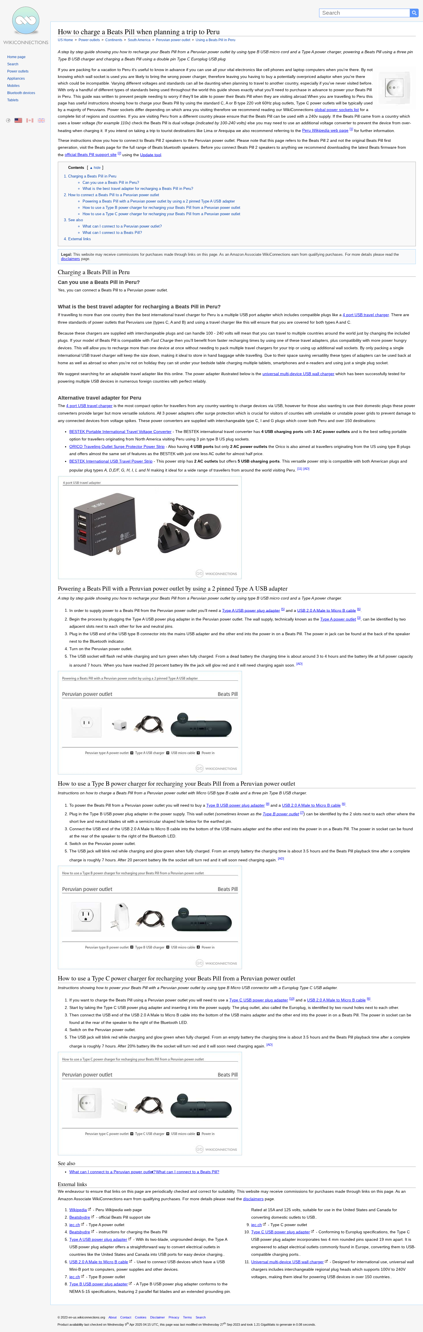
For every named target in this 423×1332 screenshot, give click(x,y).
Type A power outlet (338, 619)
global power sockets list (337, 110)
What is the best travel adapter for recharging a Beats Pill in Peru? (138, 188)
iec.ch (74, 1225)
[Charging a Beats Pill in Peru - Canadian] (30, 120)
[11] (299, 468)
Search (12, 64)
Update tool (150, 154)
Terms (187, 1317)
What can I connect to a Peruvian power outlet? (122, 226)
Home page (16, 57)
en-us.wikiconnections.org (86, 1317)
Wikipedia (78, 1210)
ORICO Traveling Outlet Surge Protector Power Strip (117, 446)
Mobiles (13, 86)
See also (75, 220)
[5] (283, 609)
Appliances (16, 79)
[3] (359, 617)
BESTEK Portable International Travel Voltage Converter (120, 432)
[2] (119, 153)
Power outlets (17, 71)
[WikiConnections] (25, 11)
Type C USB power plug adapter (258, 1000)
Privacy (174, 1317)
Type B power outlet (281, 814)
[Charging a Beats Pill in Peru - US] (18, 120)
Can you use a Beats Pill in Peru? (111, 182)
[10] (291, 998)
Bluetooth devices (21, 93)
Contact (125, 1317)
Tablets (12, 100)
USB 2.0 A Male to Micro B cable (326, 610)
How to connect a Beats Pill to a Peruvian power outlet (113, 195)
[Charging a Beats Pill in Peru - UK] (41, 120)
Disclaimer (157, 1317)
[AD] (306, 468)
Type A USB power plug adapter (251, 610)
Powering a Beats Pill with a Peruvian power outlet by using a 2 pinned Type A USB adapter (159, 201)
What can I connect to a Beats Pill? (112, 232)
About (112, 1317)
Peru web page (325, 130)
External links (79, 239)
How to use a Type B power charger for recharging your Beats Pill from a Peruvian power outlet (161, 207)
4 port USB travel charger (366, 315)
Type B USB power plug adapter (235, 805)
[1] (351, 129)
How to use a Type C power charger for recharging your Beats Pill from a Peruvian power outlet (161, 214)
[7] (302, 812)
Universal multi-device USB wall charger (287, 1262)
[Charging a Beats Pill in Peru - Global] (8, 120)
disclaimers (70, 259)
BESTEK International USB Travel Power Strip (111, 461)
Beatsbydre (79, 1217)
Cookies (140, 1317)
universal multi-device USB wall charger (298, 374)
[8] (267, 804)
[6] (359, 609)
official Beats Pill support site (91, 154)
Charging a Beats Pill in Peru (92, 176)
